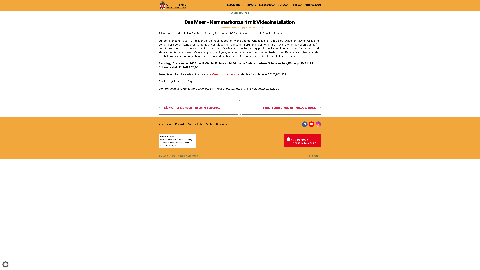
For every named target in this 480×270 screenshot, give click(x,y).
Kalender (296, 5)
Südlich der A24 (240, 13)
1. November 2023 (254, 27)
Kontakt (179, 124)
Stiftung (251, 5)
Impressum (165, 124)
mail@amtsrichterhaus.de (223, 74)
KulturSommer (313, 5)
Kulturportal (234, 5)
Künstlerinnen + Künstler (273, 5)
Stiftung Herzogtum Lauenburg (182, 155)
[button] (5, 264)
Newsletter (222, 124)
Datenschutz (195, 124)
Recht (209, 124)
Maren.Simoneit (231, 27)
